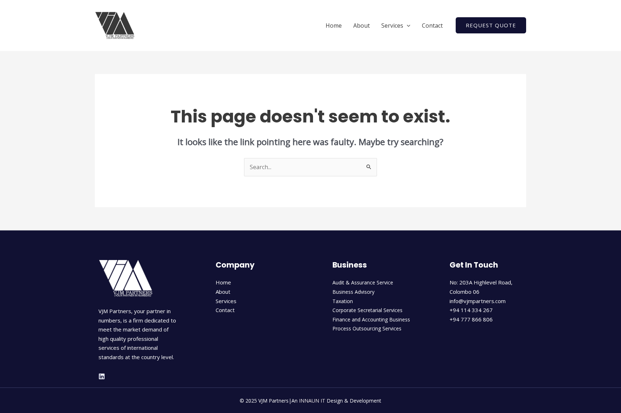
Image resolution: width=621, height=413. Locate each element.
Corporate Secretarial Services (367, 310)
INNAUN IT (312, 400)
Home (334, 25)
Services (392, 25)
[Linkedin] (101, 376)
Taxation (342, 301)
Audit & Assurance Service (362, 282)
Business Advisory (353, 291)
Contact (432, 25)
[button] (406, 25)
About (361, 25)
